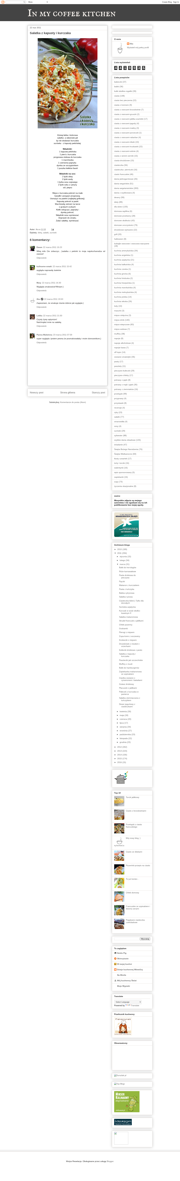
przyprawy (118, 398)
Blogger (110, 1161)
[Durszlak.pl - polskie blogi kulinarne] (120, 1075)
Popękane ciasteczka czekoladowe (135, 921)
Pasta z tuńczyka (126, 589)
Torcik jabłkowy (132, 797)
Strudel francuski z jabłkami (131, 621)
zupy (116, 482)
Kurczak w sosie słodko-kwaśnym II (129, 612)
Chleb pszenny (125, 625)
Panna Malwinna (44, 335)
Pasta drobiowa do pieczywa (127, 576)
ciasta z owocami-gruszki (125, 114)
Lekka (39, 315)
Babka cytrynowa (126, 593)
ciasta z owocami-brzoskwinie (127, 109)
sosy (116, 426)
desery (117, 197)
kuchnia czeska (121, 269)
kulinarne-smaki (44, 266)
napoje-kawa (120, 347)
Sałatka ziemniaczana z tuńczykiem (129, 699)
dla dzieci (118, 207)
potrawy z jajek (120, 380)
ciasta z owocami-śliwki (124, 142)
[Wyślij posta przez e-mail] (52, 229)
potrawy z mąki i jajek (123, 384)
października (125, 734)
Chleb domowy (132, 892)
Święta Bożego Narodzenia (126, 449)
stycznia (123, 556)
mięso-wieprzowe (122, 324)
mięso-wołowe (120, 329)
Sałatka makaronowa (128, 617)
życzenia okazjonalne (123, 486)
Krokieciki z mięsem (128, 640)
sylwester (118, 435)
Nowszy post (36, 392)
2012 (119, 747)
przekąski (118, 394)
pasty (116, 361)
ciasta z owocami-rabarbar (126, 137)
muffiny (117, 334)
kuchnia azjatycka (122, 260)
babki (116, 86)
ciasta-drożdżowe (122, 160)
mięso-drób (119, 320)
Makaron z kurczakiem (129, 585)
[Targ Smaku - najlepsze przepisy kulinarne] (121, 1144)
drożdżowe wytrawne (123, 230)
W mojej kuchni (124, 964)
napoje (117, 338)
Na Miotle (121, 975)
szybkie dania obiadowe (124, 440)
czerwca (124, 719)
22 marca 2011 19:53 (53, 299)
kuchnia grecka (121, 274)
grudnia (123, 742)
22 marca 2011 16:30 (51, 283)
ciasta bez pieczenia (123, 100)
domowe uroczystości (123, 225)
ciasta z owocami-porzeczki (126, 133)
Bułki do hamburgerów (129, 668)
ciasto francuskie (121, 174)
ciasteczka (118, 165)
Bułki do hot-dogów (127, 567)
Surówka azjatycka (127, 607)
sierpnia (123, 727)
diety (40, 232)
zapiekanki (119, 477)
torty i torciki (119, 463)
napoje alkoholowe (122, 343)
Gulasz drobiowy (126, 684)
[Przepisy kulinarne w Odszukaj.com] (123, 1124)
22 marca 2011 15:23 (52, 247)
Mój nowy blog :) (133, 838)
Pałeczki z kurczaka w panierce (129, 693)
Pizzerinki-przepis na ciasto (138, 865)
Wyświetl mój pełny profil (138, 47)
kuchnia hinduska (122, 278)
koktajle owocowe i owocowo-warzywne (131, 243)
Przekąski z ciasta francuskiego (134, 825)
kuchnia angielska (122, 255)
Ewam (39, 247)
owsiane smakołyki (122, 357)
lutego (123, 560)
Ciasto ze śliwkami (134, 852)
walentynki (118, 468)
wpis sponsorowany (123, 472)
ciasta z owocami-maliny (125, 128)
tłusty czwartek (120, 458)
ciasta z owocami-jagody (125, 123)
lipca (122, 723)
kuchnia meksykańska (124, 292)
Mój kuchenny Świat (127, 980)
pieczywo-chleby (121, 375)
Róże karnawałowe (127, 571)
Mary (39, 283)
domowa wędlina (121, 211)
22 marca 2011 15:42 (62, 266)
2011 (119, 553)
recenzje (118, 408)
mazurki (117, 311)
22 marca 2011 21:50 (52, 315)
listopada (124, 738)
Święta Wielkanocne (123, 454)
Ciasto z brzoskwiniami (136, 811)
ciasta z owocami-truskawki (126, 146)
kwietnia (123, 711)
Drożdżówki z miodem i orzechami (129, 645)
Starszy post (98, 392)
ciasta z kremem (121, 105)
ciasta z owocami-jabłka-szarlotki (128, 119)
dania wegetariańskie (123, 188)
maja (122, 715)
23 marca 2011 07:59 (62, 335)
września (124, 730)
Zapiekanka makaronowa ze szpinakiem (130, 672)
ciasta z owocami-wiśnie (125, 151)
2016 (119, 762)
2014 (119, 755)
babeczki (118, 82)
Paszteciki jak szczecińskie (131, 660)
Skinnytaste (123, 958)
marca (123, 564)
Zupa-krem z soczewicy (129, 636)
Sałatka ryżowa (126, 597)
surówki (53, 232)
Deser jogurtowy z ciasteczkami (127, 705)
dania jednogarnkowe (123, 179)
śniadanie (118, 444)
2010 (119, 549)
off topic (117, 352)
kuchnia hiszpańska (123, 283)
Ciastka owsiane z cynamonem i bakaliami (130, 679)
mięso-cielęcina (121, 315)
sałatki (46, 232)
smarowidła (119, 421)
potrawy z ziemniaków (124, 389)
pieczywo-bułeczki (122, 371)
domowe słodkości (122, 220)
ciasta (116, 96)
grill (115, 234)
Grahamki (123, 628)
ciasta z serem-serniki (124, 156)
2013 (119, 751)
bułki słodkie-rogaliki (123, 91)
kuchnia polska (120, 297)
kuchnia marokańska (123, 287)
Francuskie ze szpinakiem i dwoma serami (138, 907)
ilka (38, 299)
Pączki (122, 581)
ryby (116, 412)
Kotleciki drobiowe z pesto (130, 650)
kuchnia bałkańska (122, 264)
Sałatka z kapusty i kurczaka (127, 655)
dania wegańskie (121, 183)
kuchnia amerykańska (124, 250)
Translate (135, 1005)
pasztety (118, 366)
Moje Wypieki (123, 986)
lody (116, 306)
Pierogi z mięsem (126, 632)
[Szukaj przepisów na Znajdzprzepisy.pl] (119, 1084)
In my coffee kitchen (72, 13)
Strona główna (67, 392)
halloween (118, 239)
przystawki (118, 403)
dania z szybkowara (123, 193)
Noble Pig (121, 953)
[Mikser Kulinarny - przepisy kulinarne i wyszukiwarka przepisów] (127, 1111)
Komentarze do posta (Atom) (73, 402)
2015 (119, 758)
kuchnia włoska (121, 301)
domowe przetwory (122, 216)
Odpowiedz (42, 258)
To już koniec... (132, 879)
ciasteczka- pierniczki (123, 169)
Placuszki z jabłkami (128, 688)
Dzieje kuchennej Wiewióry (130, 969)
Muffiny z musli (125, 664)
